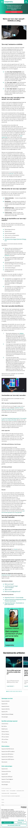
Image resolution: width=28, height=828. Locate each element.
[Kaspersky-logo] (8, 2)
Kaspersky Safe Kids (6, 709)
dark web (11, 173)
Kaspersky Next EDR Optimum (7, 754)
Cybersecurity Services (6, 771)
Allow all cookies (7, 822)
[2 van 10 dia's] (8, 691)
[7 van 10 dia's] (16, 691)
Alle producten (4, 761)
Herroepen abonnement (13, 793)
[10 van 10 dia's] (21, 691)
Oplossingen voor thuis (7, 698)
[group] (14, 673)
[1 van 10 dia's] (7, 691)
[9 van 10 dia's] (19, 691)
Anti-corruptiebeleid (12, 790)
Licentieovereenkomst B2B (5, 793)
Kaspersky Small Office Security (8, 748)
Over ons (3, 802)
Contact (3, 799)
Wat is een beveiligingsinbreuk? (12, 591)
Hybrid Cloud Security (6, 781)
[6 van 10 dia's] (15, 691)
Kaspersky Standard (5, 701)
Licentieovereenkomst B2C (20, 790)
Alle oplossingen (5, 716)
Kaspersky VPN (4, 711)
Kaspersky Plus (4, 703)
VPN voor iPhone (5, 739)
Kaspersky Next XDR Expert (7, 776)
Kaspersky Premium (6, 575)
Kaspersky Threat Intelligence (7, 779)
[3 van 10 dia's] (10, 691)
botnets (7, 255)
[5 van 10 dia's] (13, 691)
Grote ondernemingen (7, 766)
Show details (21, 820)
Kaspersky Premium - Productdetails (14, 597)
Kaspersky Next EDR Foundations (8, 751)
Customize (19, 822)
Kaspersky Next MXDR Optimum (8, 759)
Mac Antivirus (4, 726)
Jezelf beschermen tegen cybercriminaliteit (11, 586)
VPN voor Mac (4, 742)
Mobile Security (5, 728)
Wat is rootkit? (8, 589)
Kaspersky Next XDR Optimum (7, 756)
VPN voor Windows (5, 734)
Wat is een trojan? (9, 584)
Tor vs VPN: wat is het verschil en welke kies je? (14, 672)
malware (21, 333)
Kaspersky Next (5, 768)
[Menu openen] (2, 2)
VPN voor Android (5, 736)
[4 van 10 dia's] (11, 691)
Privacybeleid (3, 790)
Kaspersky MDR (5, 774)
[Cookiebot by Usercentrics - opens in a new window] (21, 807)
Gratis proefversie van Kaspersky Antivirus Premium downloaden (15, 600)
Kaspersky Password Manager (7, 714)
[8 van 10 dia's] (18, 691)
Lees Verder (10, 686)
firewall (15, 549)
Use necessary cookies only (14, 825)
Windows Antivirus (5, 731)
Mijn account (26, 2)
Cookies (7, 790)
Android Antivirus (5, 723)
